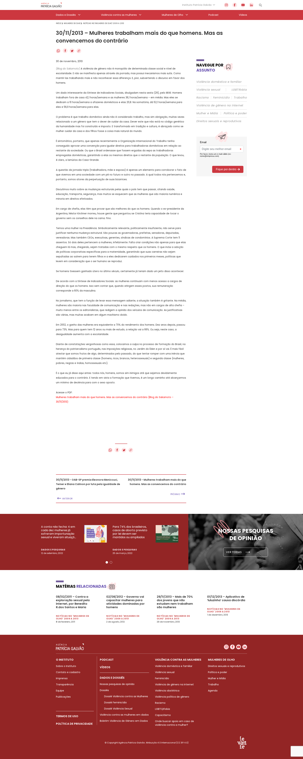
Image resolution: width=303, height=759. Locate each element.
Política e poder (235, 113)
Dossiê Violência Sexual (118, 708)
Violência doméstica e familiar (219, 81)
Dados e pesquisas (53, 549)
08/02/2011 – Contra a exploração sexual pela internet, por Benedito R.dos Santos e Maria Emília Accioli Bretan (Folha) (73, 602)
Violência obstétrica (167, 690)
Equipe (60, 690)
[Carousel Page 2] (111, 562)
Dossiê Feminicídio (115, 702)
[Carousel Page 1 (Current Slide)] (107, 562)
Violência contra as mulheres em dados (124, 714)
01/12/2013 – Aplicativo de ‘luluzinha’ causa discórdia (226, 598)
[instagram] (226, 5)
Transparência (65, 684)
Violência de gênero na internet (219, 105)
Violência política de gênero (172, 696)
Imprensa (62, 678)
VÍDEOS (105, 667)
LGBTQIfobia (162, 709)
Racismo (202, 97)
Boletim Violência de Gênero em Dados (124, 721)
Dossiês (104, 690)
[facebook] (234, 5)
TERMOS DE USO (67, 716)
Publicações (63, 696)
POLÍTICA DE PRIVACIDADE (74, 724)
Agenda (212, 690)
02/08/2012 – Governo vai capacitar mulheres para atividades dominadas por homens (125, 602)
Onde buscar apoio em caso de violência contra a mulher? (174, 723)
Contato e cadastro (68, 672)
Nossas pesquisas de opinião (117, 684)
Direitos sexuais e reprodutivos (218, 121)
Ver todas (234, 552)
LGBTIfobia (239, 89)
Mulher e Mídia (207, 113)
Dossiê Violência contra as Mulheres (126, 696)
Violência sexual (208, 89)
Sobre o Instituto (66, 666)
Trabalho (240, 97)
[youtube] (243, 5)
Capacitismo (163, 715)
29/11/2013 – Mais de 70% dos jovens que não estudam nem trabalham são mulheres (175, 602)
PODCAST (107, 660)
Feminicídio (221, 97)
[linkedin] (251, 5)
